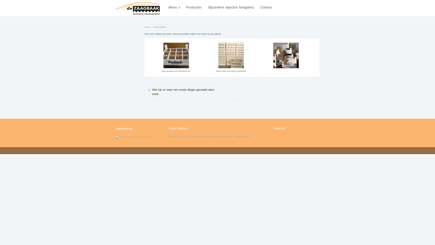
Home (147, 27)
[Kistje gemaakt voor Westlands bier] (176, 55)
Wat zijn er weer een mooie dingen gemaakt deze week (183, 92)
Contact (266, 7)
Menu (173, 7)
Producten (194, 7)
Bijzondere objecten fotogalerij (231, 7)
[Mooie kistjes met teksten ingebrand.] (231, 55)
